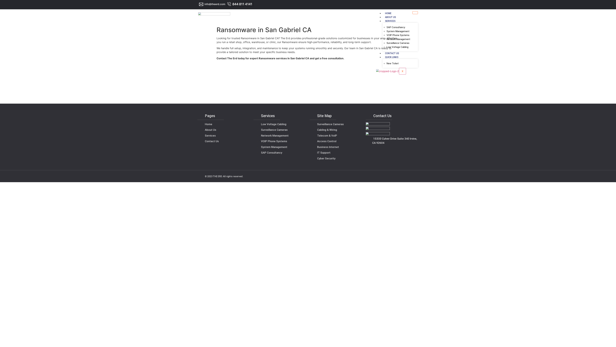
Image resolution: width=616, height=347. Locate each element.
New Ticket (393, 63)
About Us (390, 17)
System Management (398, 31)
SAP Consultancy (396, 27)
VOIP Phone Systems (398, 35)
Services (390, 21)
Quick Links (391, 57)
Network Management (398, 39)
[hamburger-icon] (415, 12)
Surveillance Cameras (398, 43)
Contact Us (392, 53)
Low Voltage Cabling (397, 47)
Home (388, 13)
